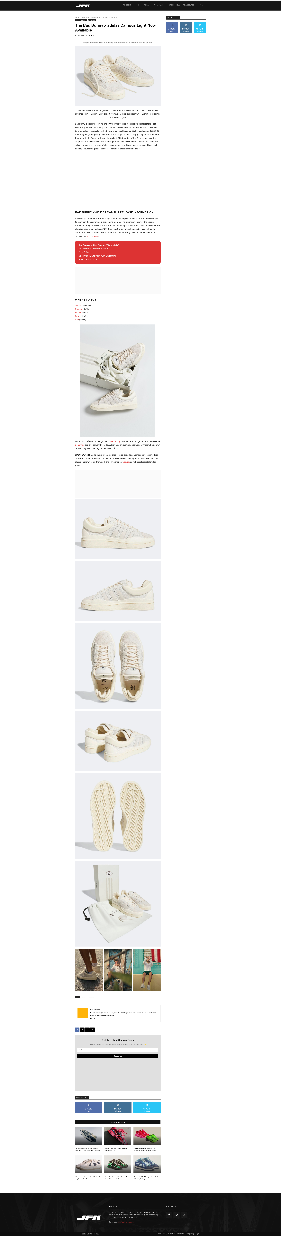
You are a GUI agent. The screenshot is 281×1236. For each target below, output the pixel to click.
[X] (94, 1018)
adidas (77, 17)
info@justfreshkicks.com (126, 1222)
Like (88, 1103)
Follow (117, 1103)
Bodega (78, 309)
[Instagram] (91, 1018)
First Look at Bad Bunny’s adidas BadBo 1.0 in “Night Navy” (146, 1178)
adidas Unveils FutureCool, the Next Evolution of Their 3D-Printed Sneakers (88, 1149)
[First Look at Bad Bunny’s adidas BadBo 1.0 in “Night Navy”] (146, 1164)
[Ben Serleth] (82, 1014)
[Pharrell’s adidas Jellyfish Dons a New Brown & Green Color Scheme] (117, 1164)
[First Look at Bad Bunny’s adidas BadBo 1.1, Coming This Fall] (88, 1164)
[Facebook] (77, 1030)
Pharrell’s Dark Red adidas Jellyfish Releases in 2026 (116, 1149)
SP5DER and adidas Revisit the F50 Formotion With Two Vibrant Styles (145, 1149)
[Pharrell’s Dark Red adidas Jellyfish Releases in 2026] (117, 1136)
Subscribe (118, 1056)
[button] (201, 5)
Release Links (91, 20)
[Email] (87, 1030)
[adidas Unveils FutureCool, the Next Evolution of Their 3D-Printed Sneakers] (88, 1136)
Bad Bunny (83, 20)
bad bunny (91, 997)
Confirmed (80, 445)
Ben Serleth (90, 36)
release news (92, 236)
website (126, 462)
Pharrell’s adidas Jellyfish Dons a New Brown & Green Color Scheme (117, 1178)
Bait (77, 320)
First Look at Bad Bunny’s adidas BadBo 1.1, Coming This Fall (88, 1178)
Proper (78, 316)
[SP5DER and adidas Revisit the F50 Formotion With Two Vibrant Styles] (146, 1136)
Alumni (78, 312)
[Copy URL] (92, 1030)
